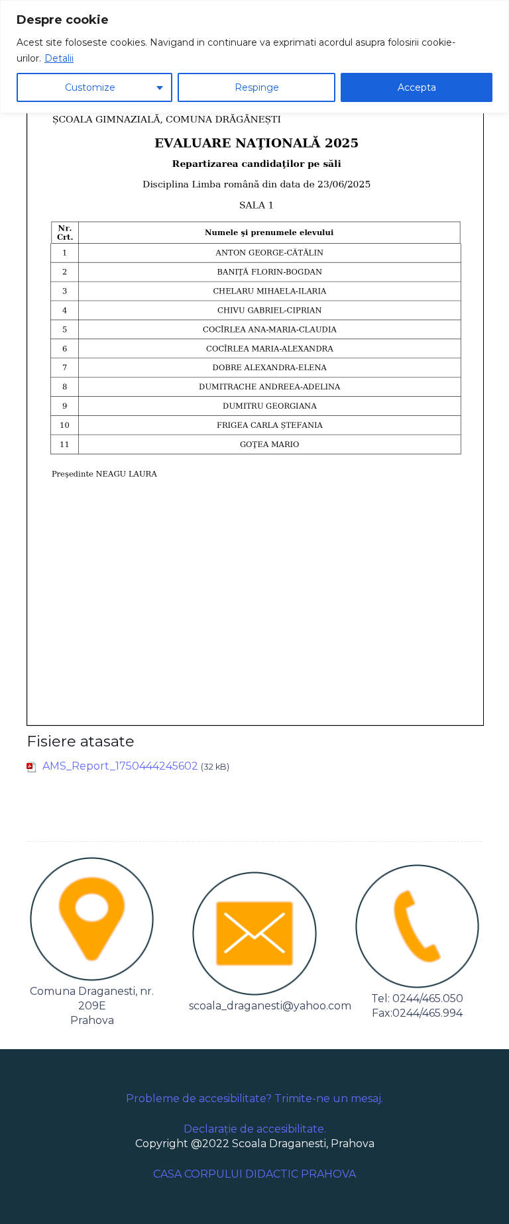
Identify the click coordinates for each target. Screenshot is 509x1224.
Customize (90, 87)
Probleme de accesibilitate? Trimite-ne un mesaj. (254, 1098)
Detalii (59, 58)
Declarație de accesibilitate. (255, 1129)
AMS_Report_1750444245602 (120, 766)
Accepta (417, 87)
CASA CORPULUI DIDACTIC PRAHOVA (254, 1174)
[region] (254, 56)
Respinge (257, 87)
